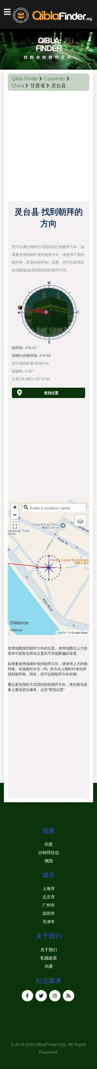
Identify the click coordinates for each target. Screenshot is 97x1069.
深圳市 (48, 913)
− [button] (15, 515)
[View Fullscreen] (15, 526)
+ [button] (15, 507)
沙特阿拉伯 (48, 852)
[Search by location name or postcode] (26, 507)
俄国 (48, 861)
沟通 (48, 966)
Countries (54, 78)
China (18, 85)
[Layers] (80, 520)
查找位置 (51, 392)
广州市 (48, 905)
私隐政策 (48, 958)
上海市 (48, 888)
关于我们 (48, 949)
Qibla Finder (25, 78)
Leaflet (61, 632)
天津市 (48, 921)
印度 (48, 844)
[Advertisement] (48, 147)
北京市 (48, 897)
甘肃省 (37, 85)
